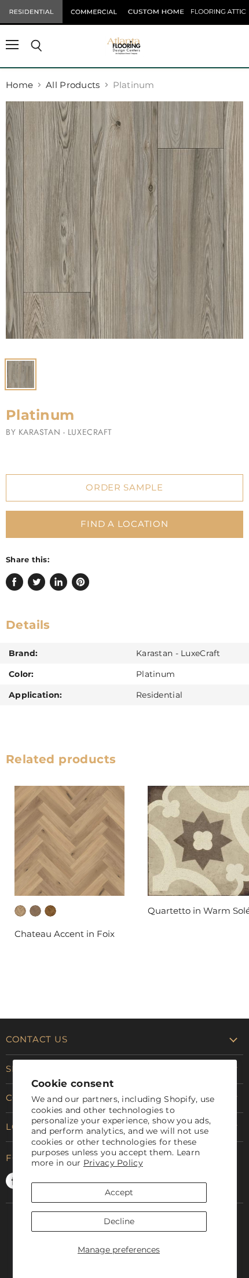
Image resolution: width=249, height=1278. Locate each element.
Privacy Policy (113, 1163)
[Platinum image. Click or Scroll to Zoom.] (124, 225)
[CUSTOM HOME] (155, 11)
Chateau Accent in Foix (64, 933)
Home (19, 85)
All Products (73, 85)
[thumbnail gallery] (20, 374)
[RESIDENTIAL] (31, 11)
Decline (119, 1221)
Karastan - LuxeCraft (65, 432)
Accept (119, 1192)
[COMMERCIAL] (94, 11)
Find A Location (124, 524)
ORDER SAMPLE (124, 487)
